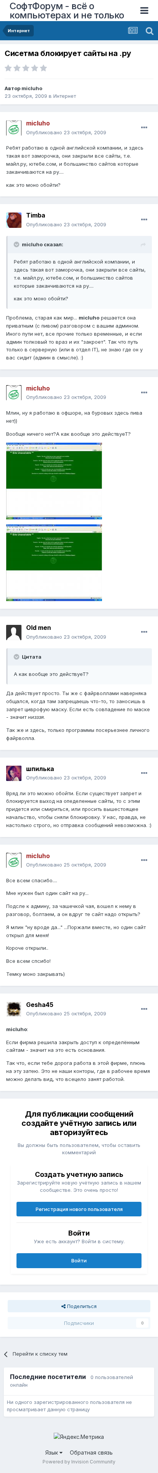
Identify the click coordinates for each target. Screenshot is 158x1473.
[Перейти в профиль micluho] (13, 128)
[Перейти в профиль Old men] (13, 632)
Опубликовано (66, 132)
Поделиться (81, 1306)
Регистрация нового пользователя (79, 1209)
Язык (52, 1452)
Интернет (64, 96)
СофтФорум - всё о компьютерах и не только (67, 10)
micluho (31, 88)
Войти (79, 1260)
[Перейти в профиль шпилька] (13, 773)
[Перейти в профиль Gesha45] (13, 1009)
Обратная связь (91, 1452)
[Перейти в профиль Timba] (13, 220)
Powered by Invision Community (79, 1462)
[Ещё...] (144, 127)
